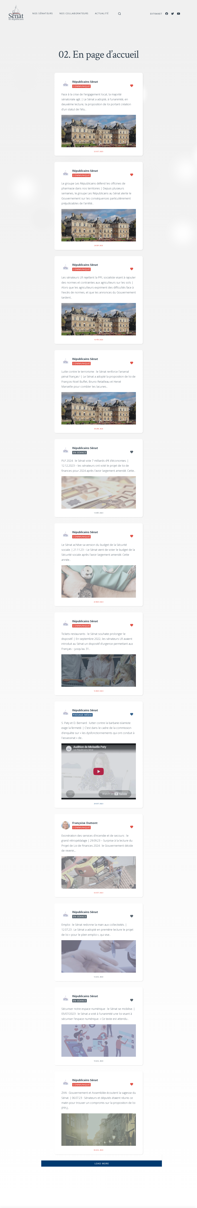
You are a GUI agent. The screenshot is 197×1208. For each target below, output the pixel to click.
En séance (79, 452)
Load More (101, 1163)
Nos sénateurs (42, 13)
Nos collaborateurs (73, 13)
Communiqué (81, 86)
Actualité (102, 13)
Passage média (82, 714)
